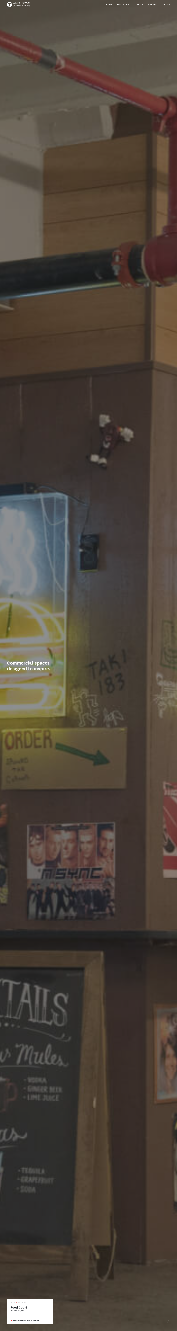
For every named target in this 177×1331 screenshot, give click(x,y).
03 (17, 1302)
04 (19, 1302)
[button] (123, 4)
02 (14, 1302)
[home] (18, 4)
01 (11, 1302)
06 (25, 1302)
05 (22, 1302)
